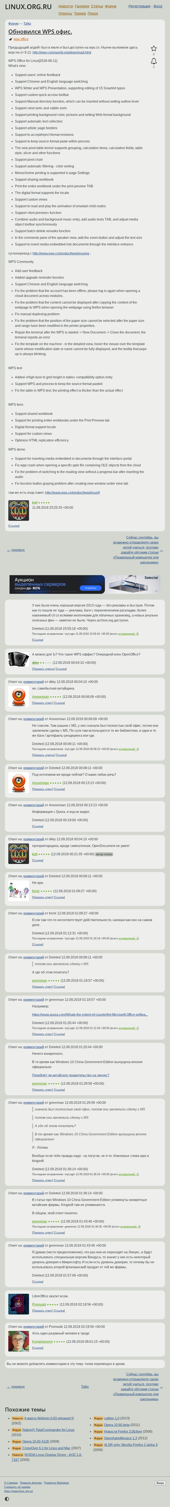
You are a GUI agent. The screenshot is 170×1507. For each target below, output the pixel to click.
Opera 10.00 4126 (35, 1441)
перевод (17, 550)
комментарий (33, 682)
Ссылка (14, 525)
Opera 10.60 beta (117, 1425)
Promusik (39, 1304)
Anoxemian (40, 696)
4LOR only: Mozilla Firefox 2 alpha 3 (131, 1445)
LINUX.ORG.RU (28, 6)
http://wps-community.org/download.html (62, 52)
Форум (110, 6)
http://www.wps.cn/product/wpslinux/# (72, 492)
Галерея (82, 6)
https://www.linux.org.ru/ (18, 1491)
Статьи (97, 6)
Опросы (65, 13)
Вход (158, 6)
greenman (39, 980)
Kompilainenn (42, 1341)
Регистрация (139, 6)
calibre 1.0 (111, 1418)
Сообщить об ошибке (17, 1487)
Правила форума (31, 1482)
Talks (27, 23)
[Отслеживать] (153, 61)
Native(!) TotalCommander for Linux (48, 1430)
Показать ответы (43, 668)
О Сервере (11, 1482)
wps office (21, 39)
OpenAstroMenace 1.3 (120, 1438)
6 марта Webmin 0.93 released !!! (49, 1418)
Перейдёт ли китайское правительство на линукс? (70, 1075)
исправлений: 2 (128, 938)
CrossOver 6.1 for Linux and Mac (46, 1448)
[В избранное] (153, 48)
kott (34, 502)
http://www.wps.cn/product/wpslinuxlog (61, 253)
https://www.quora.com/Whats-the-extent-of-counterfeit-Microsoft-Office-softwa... (90, 1014)
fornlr (36, 891)
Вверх (160, 1483)
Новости (65, 6)
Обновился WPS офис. (40, 31)
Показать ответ (42, 702)
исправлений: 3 (128, 633)
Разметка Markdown (56, 1482)
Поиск (93, 13)
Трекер (80, 13)
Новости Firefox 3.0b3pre (123, 1431)
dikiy (35, 662)
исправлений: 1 (128, 749)
